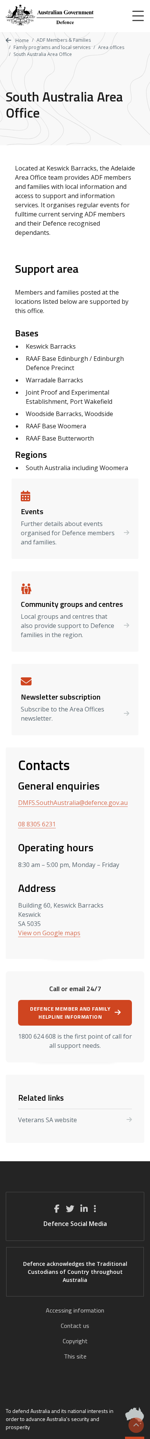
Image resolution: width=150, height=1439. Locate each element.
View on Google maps (49, 933)
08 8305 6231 (37, 824)
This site (75, 1356)
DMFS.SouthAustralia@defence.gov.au (73, 802)
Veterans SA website (47, 1120)
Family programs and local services (51, 47)
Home (21, 40)
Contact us (75, 1325)
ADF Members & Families (64, 40)
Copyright (75, 1341)
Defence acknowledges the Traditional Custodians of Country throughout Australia (75, 1271)
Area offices (111, 47)
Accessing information (75, 1310)
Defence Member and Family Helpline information (70, 1013)
